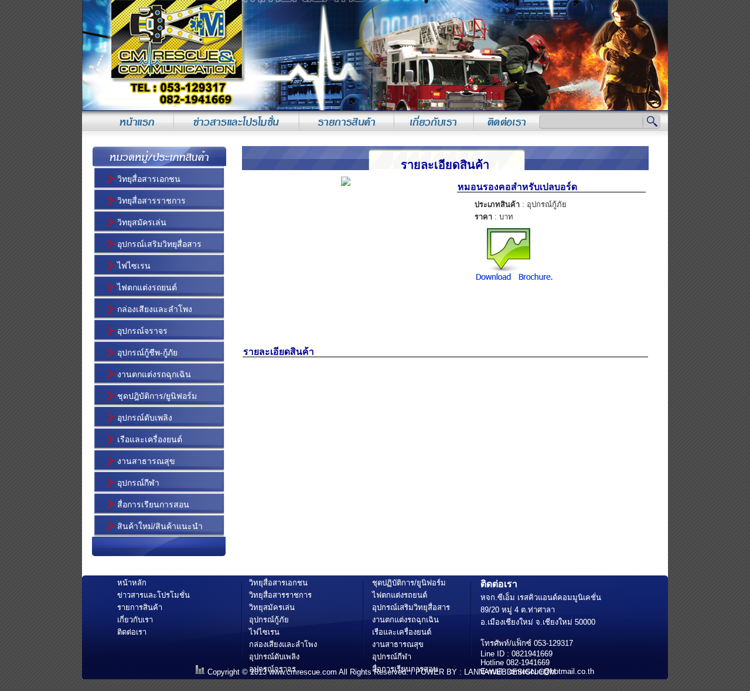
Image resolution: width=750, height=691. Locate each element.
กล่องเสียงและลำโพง (154, 309)
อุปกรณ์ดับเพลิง (144, 417)
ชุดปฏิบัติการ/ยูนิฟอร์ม (409, 582)
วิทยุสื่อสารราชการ (151, 200)
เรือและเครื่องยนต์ (149, 439)
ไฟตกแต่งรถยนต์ (147, 287)
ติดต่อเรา (131, 632)
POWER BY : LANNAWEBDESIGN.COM (485, 672)
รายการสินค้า (139, 607)
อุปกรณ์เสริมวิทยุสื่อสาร (159, 244)
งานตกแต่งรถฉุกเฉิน (154, 374)
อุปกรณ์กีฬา (138, 482)
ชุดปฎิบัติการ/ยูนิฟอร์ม (157, 396)
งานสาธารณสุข (146, 461)
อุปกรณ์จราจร (142, 331)
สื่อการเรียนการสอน (153, 504)
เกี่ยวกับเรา (135, 619)
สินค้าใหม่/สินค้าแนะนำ (160, 526)
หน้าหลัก (131, 582)
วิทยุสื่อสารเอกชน (148, 179)
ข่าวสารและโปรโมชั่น (153, 595)
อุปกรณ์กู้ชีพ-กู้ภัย (147, 352)
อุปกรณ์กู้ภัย (269, 619)
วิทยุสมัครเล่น (141, 222)
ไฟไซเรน (134, 265)
